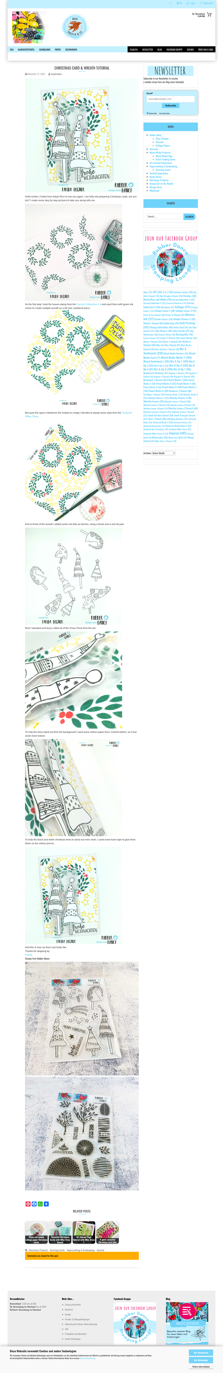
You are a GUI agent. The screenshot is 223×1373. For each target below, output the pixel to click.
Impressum (69, 1309)
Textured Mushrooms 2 (178, 425)
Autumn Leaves (183, 292)
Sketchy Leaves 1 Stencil (177, 401)
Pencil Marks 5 (152, 387)
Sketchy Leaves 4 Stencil (156, 408)
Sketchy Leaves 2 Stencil (157, 404)
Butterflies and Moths (158, 299)
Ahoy (148, 292)
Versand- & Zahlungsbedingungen (77, 1319)
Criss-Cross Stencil (154, 315)
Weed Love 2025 (177, 437)
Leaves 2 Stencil (169, 338)
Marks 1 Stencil (153, 341)
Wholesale (154, 190)
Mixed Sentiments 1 (156, 361)
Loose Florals (188, 338)
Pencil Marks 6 (172, 387)
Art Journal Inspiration (161, 163)
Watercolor (160, 437)
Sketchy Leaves (154, 401)
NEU (12, 49)
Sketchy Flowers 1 (158, 398)
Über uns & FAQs (205, 49)
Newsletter (147, 49)
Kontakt (68, 1314)
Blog (159, 49)
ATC (157, 292)
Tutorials (154, 149)
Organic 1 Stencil (178, 373)
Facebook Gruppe (174, 49)
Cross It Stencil (175, 315)
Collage (183, 307)
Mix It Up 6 (163, 369)
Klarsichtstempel (26, 49)
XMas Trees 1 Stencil (166, 441)
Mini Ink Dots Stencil (168, 345)
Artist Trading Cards (165, 159)
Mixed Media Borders (176, 353)
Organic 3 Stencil (163, 376)
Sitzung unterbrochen (73, 1304)
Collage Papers (163, 145)
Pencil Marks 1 (177, 380)
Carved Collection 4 (155, 303)
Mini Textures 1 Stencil (167, 349)
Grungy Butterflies (161, 327)
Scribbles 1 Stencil (154, 394)
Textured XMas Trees (180, 429)
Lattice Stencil (151, 338)
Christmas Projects (38, 1250)
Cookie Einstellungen (73, 1338)
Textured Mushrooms (154, 425)
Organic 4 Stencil (184, 376)
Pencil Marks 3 (166, 383)
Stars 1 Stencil (157, 419)
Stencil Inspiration (159, 173)
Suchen (190, 49)
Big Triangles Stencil (171, 296)
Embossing (171, 323)
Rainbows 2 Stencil (180, 391)
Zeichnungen (71, 49)
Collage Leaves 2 (164, 311)
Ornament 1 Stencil (155, 380)
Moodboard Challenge (156, 373)
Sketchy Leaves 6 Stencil (157, 411)
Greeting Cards (57, 1250)
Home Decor (156, 177)
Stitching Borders (177, 418)
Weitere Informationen (201, 1366)
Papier (58, 49)
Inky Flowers (163, 331)
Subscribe (170, 105)
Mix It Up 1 (179, 361)
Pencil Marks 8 (158, 391)
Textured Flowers (182, 422)
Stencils (160, 142)
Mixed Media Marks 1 (176, 357)
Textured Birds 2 (163, 422)
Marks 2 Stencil (172, 341)
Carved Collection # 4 (89, 304)
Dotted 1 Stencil (153, 323)
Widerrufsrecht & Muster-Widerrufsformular (81, 1324)
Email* (150, 93)
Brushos (189, 296)
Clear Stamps (162, 138)
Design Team (156, 187)
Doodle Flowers (164, 319)
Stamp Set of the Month (161, 183)
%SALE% (134, 49)
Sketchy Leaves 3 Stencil (182, 404)
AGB (66, 1329)
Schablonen (44, 49)
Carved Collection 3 (183, 299)
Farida (28, 955)
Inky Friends (181, 331)
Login (192, 3)
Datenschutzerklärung (87, 1358)
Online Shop (155, 135)
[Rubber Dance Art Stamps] (57, 27)
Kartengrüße (184, 334)
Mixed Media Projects (160, 152)
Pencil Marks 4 (186, 383)
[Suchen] (170, 4)
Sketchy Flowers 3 (180, 398)
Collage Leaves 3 (186, 311)
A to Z (168, 292)
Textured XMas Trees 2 (156, 433)
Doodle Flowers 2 (184, 319)
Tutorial (100, 1250)
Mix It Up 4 (178, 365)
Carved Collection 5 (176, 303)
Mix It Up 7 (182, 369)
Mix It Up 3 (161, 365)
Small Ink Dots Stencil (160, 415)
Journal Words (167, 334)
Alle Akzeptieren (201, 1352)
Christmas (167, 307)
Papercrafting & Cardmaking (81, 1250)
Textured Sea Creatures (156, 429)
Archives (147, 453)
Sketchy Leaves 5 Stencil (183, 408)
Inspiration (56, 74)
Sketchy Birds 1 (174, 394)
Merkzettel (207, 3)
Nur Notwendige (201, 1360)
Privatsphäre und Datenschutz (76, 1333)
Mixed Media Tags (164, 156)
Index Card (180, 327)
